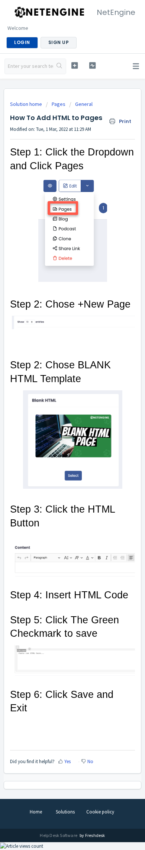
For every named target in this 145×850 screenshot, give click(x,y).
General (84, 104)
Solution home (26, 104)
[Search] (60, 66)
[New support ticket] (74, 65)
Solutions (65, 812)
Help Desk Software (59, 835)
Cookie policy (100, 812)
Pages (58, 104)
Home (36, 812)
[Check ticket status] (92, 65)
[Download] (59, 429)
